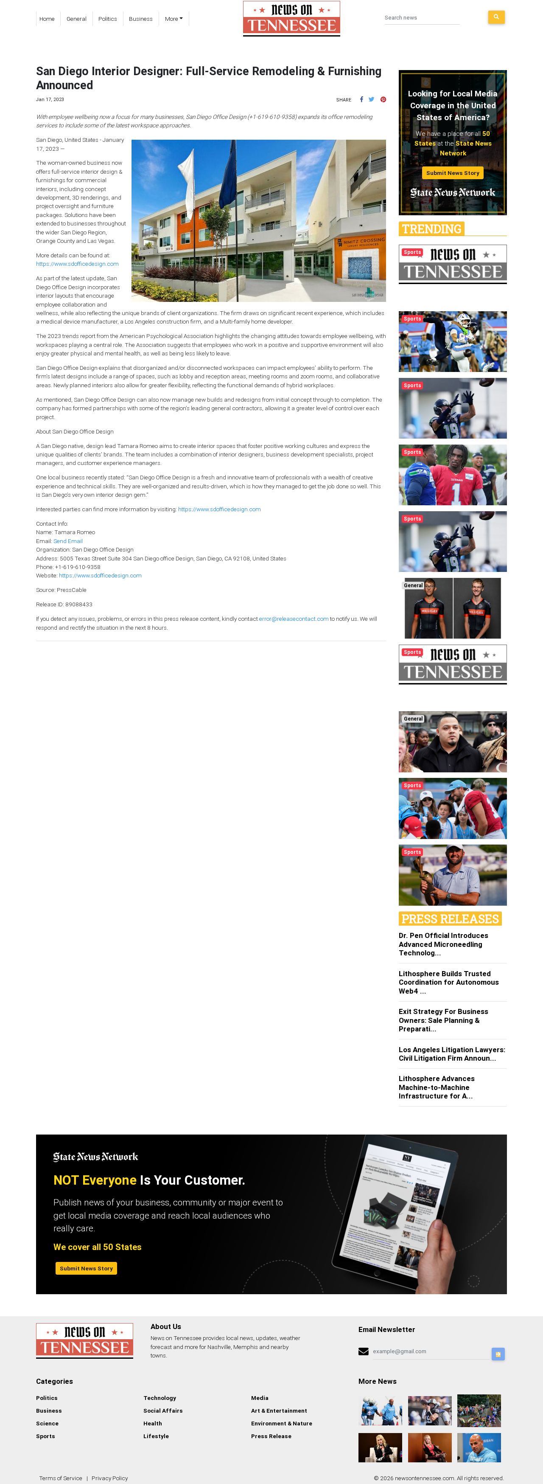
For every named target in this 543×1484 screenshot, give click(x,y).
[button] (361, 99)
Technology (159, 1398)
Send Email (68, 541)
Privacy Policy (110, 1478)
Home (47, 19)
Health (152, 1423)
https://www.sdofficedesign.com (77, 264)
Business (141, 19)
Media (260, 1398)
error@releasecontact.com (294, 618)
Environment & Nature (281, 1423)
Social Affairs (163, 1410)
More (171, 19)
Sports (45, 1436)
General (77, 19)
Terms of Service (60, 1478)
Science (47, 1423)
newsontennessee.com (424, 1478)
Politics (107, 19)
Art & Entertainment (279, 1410)
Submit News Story (452, 173)
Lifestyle (156, 1436)
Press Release (271, 1436)
